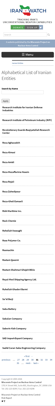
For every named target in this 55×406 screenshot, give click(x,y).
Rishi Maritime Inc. (12, 211)
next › (28, 363)
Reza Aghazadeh (11, 142)
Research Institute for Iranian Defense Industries (22, 109)
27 (18, 359)
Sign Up (32, 27)
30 (32, 359)
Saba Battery (9, 309)
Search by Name (10, 88)
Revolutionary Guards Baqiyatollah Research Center (26, 131)
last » (35, 363)
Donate (18, 27)
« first (26, 356)
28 (23, 359)
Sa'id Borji (7, 299)
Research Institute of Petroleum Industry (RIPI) (27, 120)
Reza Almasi (8, 152)
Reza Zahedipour (11, 191)
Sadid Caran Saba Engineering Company (23, 348)
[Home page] (27, 15)
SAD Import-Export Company (17, 338)
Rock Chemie (9, 220)
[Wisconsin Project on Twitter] (41, 27)
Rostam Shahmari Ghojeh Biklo (18, 269)
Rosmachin (8, 250)
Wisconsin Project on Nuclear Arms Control (21, 382)
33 (46, 359)
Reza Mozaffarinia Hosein (15, 172)
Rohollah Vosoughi (12, 230)
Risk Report (6, 397)
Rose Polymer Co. (11, 240)
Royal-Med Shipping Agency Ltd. (19, 279)
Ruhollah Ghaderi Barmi (15, 289)
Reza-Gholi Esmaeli (12, 201)
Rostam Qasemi (10, 260)
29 (28, 359)
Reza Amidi (8, 162)
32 (41, 359)
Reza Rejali (8, 181)
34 (51, 359)
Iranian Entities (17, 63)
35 (18, 363)
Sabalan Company (12, 318)
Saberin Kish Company (14, 328)
